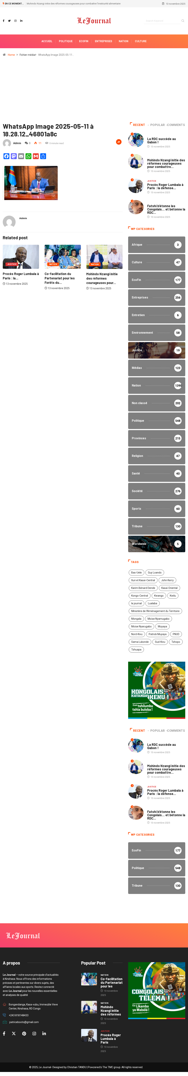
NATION (123, 41)
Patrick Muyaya (158, 634)
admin (17, 143)
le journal (136, 603)
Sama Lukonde (140, 641)
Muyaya (162, 626)
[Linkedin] (21, 20)
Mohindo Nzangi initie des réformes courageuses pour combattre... (166, 163)
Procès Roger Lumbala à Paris (111, 1038)
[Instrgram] (15, 20)
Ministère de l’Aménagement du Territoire (155, 611)
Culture (141, 41)
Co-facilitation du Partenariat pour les (112, 982)
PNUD (176, 634)
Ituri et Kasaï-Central (143, 580)
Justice (104, 264)
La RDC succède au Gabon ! (161, 140)
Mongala (136, 618)
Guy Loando (155, 572)
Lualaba (152, 603)
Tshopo (175, 641)
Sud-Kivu (160, 641)
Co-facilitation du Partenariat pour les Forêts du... (27, 278)
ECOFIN (83, 41)
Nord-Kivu (136, 634)
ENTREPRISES (103, 41)
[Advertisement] (94, 91)
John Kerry (167, 580)
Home (11, 54)
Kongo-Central (139, 595)
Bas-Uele (136, 572)
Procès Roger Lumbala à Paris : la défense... (165, 186)
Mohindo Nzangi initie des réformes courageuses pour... (69, 278)
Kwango (159, 595)
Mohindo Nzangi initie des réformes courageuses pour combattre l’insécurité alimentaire (73, 3)
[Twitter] (9, 20)
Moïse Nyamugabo (158, 618)
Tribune (151, 202)
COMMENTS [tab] (176, 125)
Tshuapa (136, 649)
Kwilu (173, 595)
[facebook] (3, 20)
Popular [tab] (157, 125)
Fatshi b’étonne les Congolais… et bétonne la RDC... (166, 209)
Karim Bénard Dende (143, 587)
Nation (21, 264)
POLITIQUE (66, 41)
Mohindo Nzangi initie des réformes (111, 1010)
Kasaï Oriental (169, 587)
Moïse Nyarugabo (141, 626)
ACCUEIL (46, 41)
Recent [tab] (139, 125)
